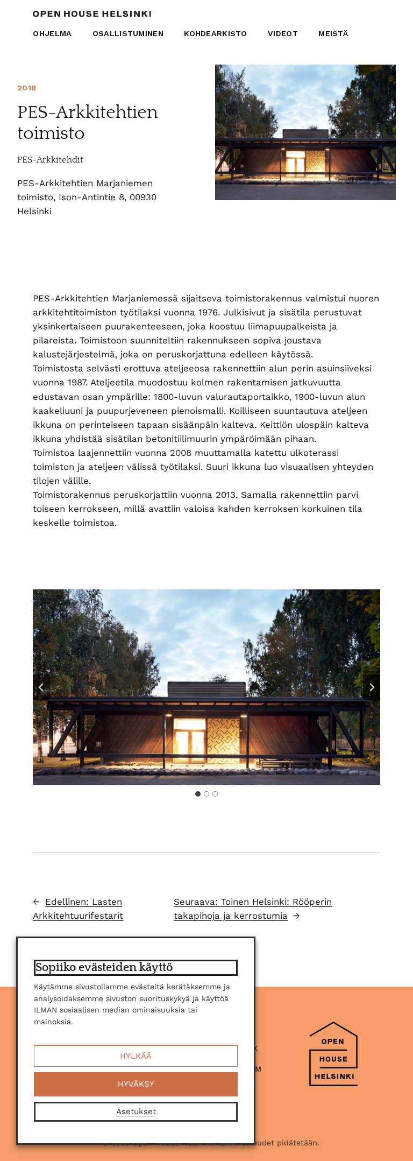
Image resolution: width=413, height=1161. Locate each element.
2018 (26, 87)
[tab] (198, 794)
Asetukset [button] (136, 1111)
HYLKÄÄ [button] (136, 1056)
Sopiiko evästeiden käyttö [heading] (104, 967)
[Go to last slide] (41, 687)
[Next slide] (371, 687)
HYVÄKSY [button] (136, 1084)
